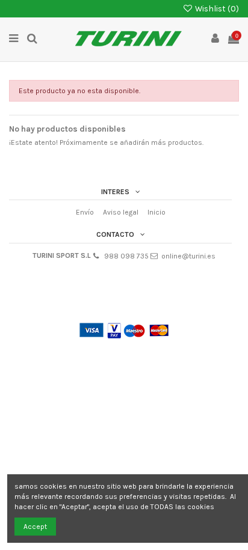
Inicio (156, 212)
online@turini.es (188, 256)
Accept (35, 526)
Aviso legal (120, 212)
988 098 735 (126, 256)
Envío (85, 212)
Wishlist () (216, 8)
